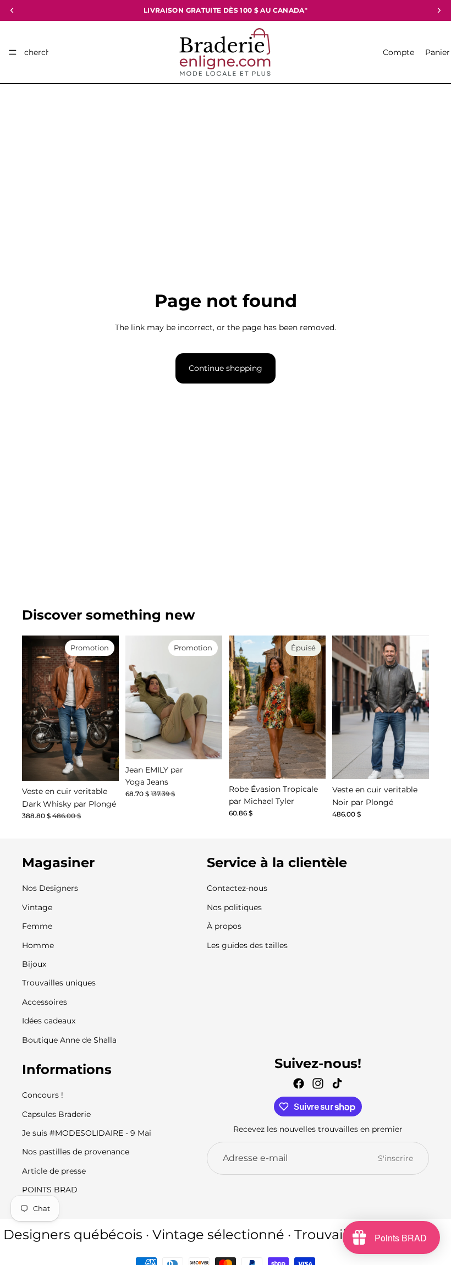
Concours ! (42, 1095)
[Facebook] (298, 1083)
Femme (37, 926)
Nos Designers (50, 889)
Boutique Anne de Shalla (69, 1040)
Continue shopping (225, 368)
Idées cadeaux (48, 1021)
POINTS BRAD (50, 1190)
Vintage (37, 907)
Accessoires (44, 1002)
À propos (224, 926)
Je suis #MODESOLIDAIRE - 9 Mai (86, 1133)
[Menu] (12, 52)
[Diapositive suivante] (210, 697)
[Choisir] (102, 764)
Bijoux (34, 964)
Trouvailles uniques (59, 983)
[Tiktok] (337, 1083)
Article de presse (54, 1171)
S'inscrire (395, 1158)
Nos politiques (234, 907)
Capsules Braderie (56, 1114)
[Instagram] (317, 1083)
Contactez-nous (237, 889)
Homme (38, 945)
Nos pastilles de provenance (75, 1152)
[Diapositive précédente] (137, 697)
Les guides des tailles (247, 945)
